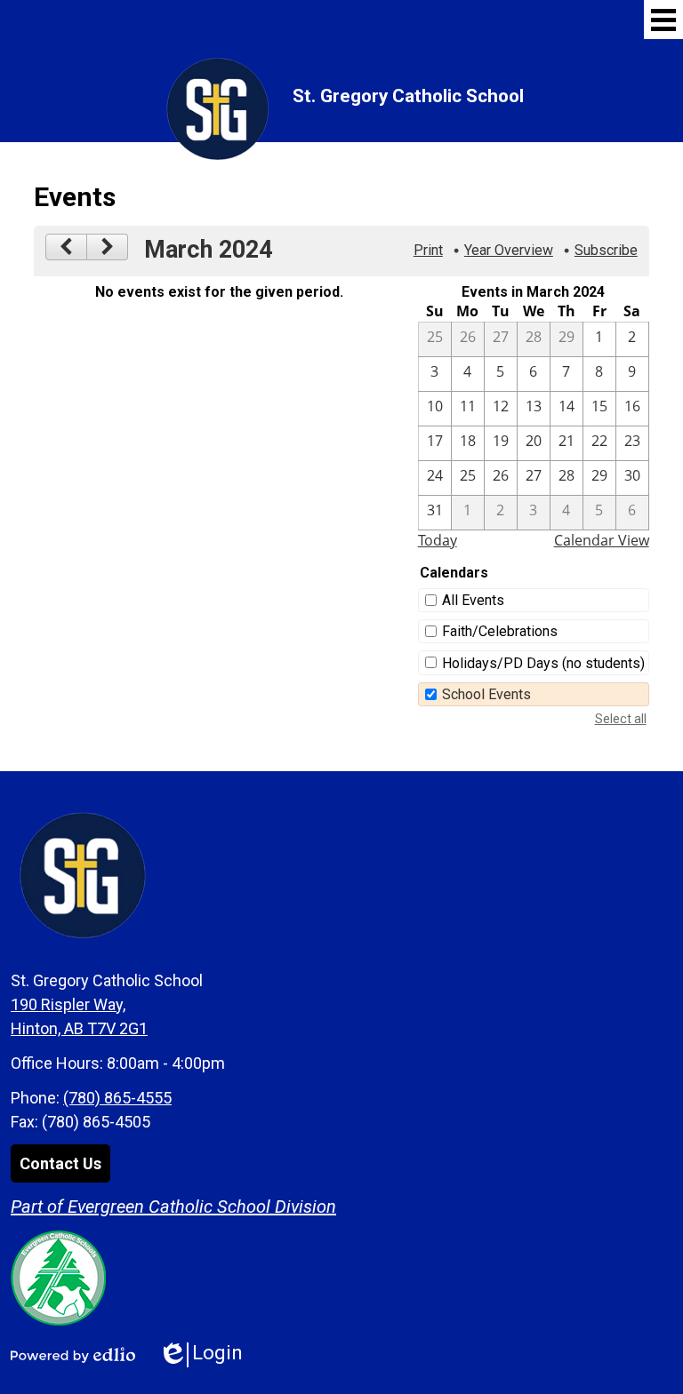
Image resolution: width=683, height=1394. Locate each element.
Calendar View (601, 540)
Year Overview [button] (508, 250)
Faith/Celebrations (500, 631)
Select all (621, 719)
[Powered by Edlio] (73, 1355)
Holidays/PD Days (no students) (543, 663)
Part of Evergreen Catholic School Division (173, 1206)
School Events (486, 694)
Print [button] (428, 250)
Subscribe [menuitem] (606, 250)
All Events (473, 600)
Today (437, 540)
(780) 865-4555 (117, 1097)
